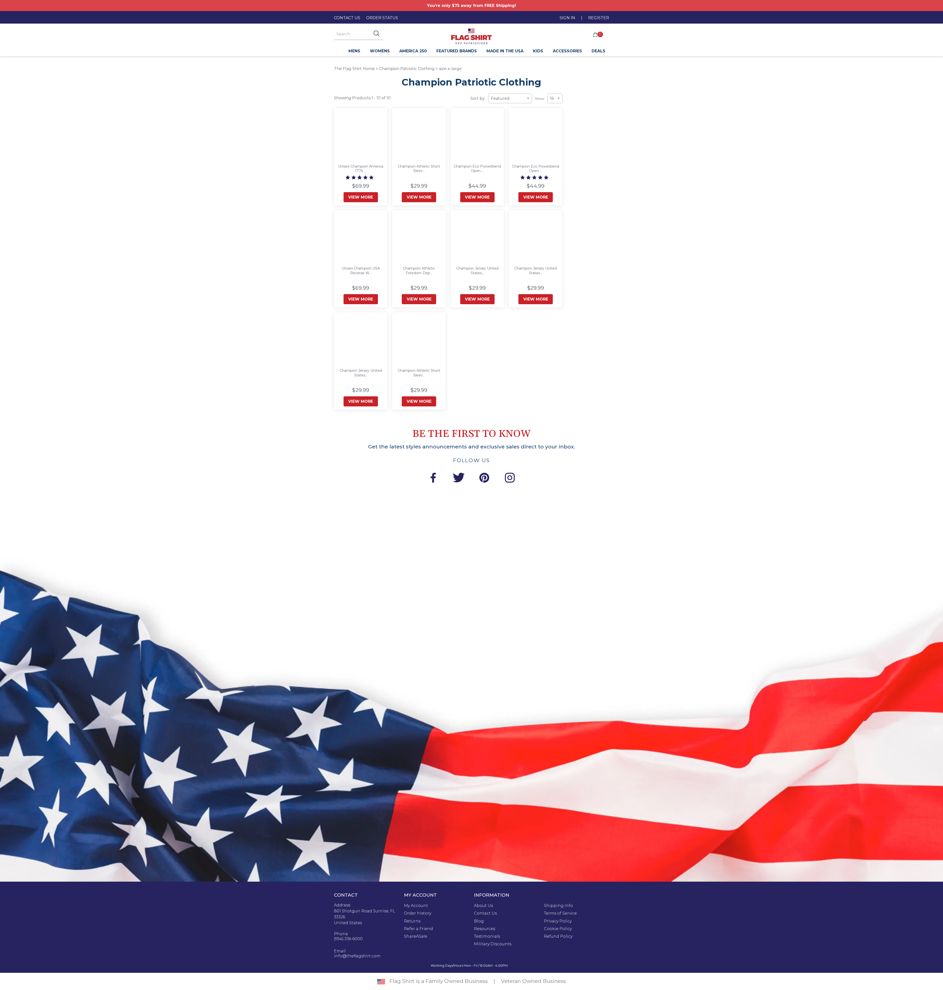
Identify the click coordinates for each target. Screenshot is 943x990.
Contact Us (347, 17)
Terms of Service (560, 913)
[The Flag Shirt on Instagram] (509, 478)
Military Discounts (492, 944)
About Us (483, 906)
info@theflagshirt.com (357, 956)
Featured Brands (456, 51)
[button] (360, 177)
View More (360, 197)
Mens (354, 51)
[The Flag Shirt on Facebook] (433, 478)
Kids (538, 51)
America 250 (413, 51)
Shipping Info (558, 906)
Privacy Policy (558, 921)
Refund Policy (558, 936)
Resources (484, 929)
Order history (417, 913)
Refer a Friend (418, 929)
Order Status (382, 17)
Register (598, 17)
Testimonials (487, 936)
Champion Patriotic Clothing (407, 68)
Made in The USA (505, 51)
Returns (412, 921)
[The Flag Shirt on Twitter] (458, 478)
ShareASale (415, 936)
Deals (598, 51)
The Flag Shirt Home (354, 68)
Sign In (567, 17)
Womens (380, 51)
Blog (479, 921)
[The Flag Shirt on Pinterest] (484, 478)
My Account (416, 906)
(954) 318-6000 (348, 939)
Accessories (567, 51)
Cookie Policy (558, 929)
